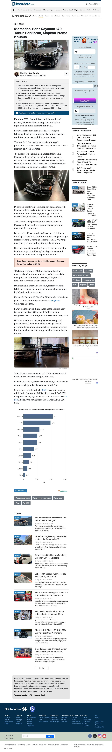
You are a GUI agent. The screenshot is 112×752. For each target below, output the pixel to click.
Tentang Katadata (10, 744)
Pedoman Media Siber (39, 744)
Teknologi (30, 726)
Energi (7, 723)
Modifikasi (66, 16)
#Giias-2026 (77, 271)
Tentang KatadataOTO (23, 695)
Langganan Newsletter (9, 736)
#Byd (92, 285)
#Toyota (89, 271)
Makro (18, 717)
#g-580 (26, 503)
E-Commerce (31, 717)
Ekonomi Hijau (48, 10)
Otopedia (93, 16)
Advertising (21, 744)
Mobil (41, 16)
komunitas (19, 593)
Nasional (7, 717)
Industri (7, 720)
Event (97, 725)
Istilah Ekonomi (43, 721)
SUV (44, 389)
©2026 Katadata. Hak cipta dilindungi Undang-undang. (89, 745)
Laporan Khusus (77, 723)
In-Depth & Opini (73, 10)
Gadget (29, 723)
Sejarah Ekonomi (44, 717)
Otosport (84, 16)
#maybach (58, 498)
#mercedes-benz (23, 498)
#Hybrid (83, 285)
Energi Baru (53, 717)
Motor (47, 16)
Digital (30, 10)
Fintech (29, 720)
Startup (29, 721)
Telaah (74, 717)
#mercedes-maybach (42, 498)
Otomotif (83, 10)
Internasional (9, 721)
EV (52, 16)
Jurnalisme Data (60, 10)
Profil (40, 720)
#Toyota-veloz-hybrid (81, 275)
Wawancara (76, 721)
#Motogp (76, 280)
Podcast (96, 10)
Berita (18, 10)
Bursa (18, 721)
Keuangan (19, 720)
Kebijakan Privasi (53, 744)
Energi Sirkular (54, 720)
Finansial (24, 10)
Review (57, 16)
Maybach (55, 300)
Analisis (63, 720)
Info (96, 715)
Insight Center (99, 721)
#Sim (75, 285)
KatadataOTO (99, 727)
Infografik (64, 717)
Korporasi (19, 723)
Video (89, 10)
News (35, 16)
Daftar (50, 736)
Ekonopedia (38, 10)
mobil (21, 24)
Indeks (41, 668)
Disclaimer (64, 744)
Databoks (98, 723)
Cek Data (64, 721)
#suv (18, 503)
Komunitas (76, 16)
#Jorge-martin (88, 280)
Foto (85, 723)
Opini (74, 720)
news (17, 518)
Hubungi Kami (39, 695)
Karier (28, 744)
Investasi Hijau (54, 721)
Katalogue (87, 721)
